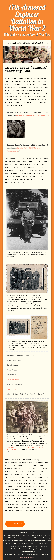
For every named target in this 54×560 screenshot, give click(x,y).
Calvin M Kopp (13, 380)
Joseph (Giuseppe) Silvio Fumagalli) (32, 115)
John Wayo (11, 389)
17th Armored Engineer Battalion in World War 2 (27, 17)
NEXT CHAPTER (15, 524)
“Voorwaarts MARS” (27, 557)
